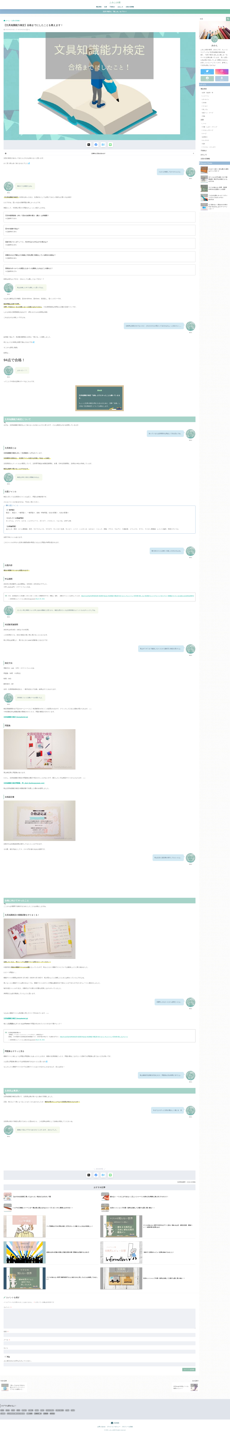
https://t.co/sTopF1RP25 (88, 596)
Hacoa (7, 1410)
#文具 (96, 596)
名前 (6, 1331)
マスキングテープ (207, 130)
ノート (204, 123)
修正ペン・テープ (207, 112)
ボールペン (205, 99)
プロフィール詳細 (127, 1426)
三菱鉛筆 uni (37, 1413)
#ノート (158, 596)
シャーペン (205, 96)
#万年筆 (136, 596)
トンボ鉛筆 (29, 1413)
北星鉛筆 (46, 1413)
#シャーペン (129, 596)
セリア (67, 1410)
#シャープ (152, 596)
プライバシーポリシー (113, 1426)
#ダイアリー (163, 596)
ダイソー (3, 1413)
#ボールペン (122, 596)
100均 (2, 1410)
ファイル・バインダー (209, 147)
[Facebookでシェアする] (96, 144)
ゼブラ (72, 1410)
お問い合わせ (101, 1426)
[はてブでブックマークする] (103, 144)
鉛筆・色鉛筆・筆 (207, 92)
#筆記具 (116, 596)
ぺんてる (24, 1410)
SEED (18, 1410)
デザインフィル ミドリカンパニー (16, 1413)
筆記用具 (99, 7)
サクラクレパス (50, 1410)
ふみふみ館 (115, 2)
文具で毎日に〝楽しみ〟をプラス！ (115, 11)
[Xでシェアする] (88, 144)
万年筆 (204, 102)
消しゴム (205, 109)
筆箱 (203, 116)
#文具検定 (111, 596)
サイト (6, 1348)
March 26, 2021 (40, 1040)
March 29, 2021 (40, 599)
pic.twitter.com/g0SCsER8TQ (186, 596)
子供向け (112, 7)
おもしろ (120, 7)
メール (7, 1340)
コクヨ (42, 1410)
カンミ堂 (31, 1410)
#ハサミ (175, 596)
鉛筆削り (205, 137)
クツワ (36, 1410)
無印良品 (52, 1413)
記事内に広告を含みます (98, 153)
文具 (105, 7)
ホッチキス (205, 140)
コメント (8, 1307)
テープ (204, 133)
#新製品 (170, 596)
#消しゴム (141, 596)
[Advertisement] (99, 879)
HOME (116, 1423)
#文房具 (100, 596)
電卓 (203, 143)
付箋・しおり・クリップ (209, 127)
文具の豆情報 (130, 7)
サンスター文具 (59, 1410)
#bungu (105, 596)
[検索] (228, 19)
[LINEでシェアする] (110, 144)
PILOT (13, 1410)
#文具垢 (147, 596)
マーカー (205, 106)
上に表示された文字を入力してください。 (18, 1361)
